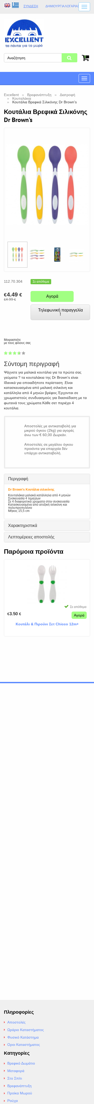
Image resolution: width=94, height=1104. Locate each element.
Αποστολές (16, 1022)
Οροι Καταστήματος (23, 1044)
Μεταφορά (15, 1071)
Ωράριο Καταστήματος (25, 1030)
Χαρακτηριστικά (22, 525)
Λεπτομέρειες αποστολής (31, 537)
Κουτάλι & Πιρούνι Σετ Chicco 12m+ (47, 624)
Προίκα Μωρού (19, 1093)
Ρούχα (12, 1101)
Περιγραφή (18, 479)
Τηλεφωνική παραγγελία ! (60, 312)
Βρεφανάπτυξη (19, 1086)
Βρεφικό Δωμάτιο (21, 1063)
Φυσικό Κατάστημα (23, 1037)
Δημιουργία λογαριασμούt (67, 6)
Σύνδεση (31, 6)
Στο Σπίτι (14, 1078)
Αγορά (52, 296)
